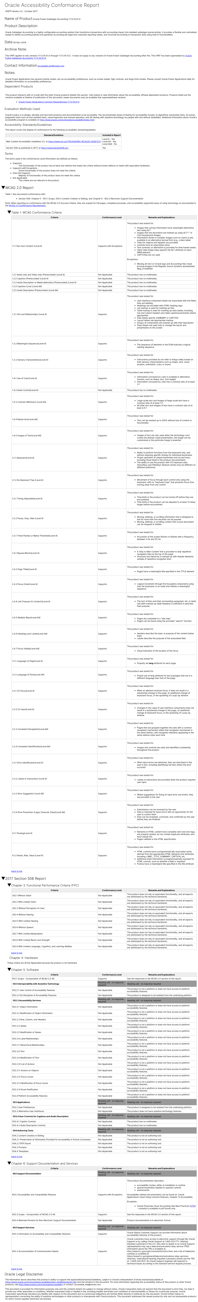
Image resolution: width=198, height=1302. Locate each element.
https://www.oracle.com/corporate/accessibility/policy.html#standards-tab (40, 1282)
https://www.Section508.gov (54, 148)
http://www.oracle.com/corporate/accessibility (41, 1284)
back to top (16, 871)
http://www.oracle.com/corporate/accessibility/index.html (67, 120)
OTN (192, 1206)
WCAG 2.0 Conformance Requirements (27, 205)
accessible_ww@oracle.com (51, 66)
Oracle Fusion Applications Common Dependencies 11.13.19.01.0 (49, 102)
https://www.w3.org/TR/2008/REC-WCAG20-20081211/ (74, 141)
